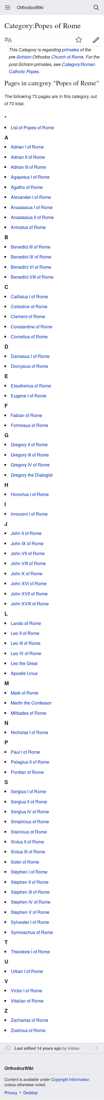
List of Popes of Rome (32, 127)
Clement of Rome (28, 316)
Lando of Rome (26, 623)
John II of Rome (26, 533)
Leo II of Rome (25, 633)
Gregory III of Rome (30, 455)
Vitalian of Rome (27, 1001)
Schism (24, 57)
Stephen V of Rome (30, 912)
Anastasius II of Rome (32, 217)
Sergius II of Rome (29, 801)
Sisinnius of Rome (29, 832)
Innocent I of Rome (29, 514)
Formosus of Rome (29, 425)
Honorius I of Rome (30, 494)
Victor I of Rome (26, 990)
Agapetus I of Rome (30, 177)
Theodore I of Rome (30, 951)
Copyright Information (70, 1079)
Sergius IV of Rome (30, 811)
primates (70, 49)
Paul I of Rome (25, 752)
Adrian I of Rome (27, 147)
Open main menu (8, 7)
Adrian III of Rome (28, 167)
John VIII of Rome (28, 563)
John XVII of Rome (29, 593)
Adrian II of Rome (28, 157)
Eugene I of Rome (28, 395)
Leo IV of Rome (26, 653)
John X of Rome (26, 573)
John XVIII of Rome (30, 603)
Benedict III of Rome (30, 247)
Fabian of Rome (26, 415)
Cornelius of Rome (29, 336)
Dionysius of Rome (29, 366)
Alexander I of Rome (31, 197)
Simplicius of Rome (30, 821)
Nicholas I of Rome (29, 732)
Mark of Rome (24, 693)
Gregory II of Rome (29, 444)
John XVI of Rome (29, 583)
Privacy (10, 1092)
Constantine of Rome (31, 326)
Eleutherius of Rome (31, 386)
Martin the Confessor (31, 703)
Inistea (73, 1048)
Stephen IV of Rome (30, 902)
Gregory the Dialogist (31, 475)
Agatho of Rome (27, 187)
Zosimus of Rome (28, 1030)
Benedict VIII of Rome (32, 277)
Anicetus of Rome (28, 227)
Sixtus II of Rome (27, 841)
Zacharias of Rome (29, 1020)
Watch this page (78, 39)
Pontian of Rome (27, 772)
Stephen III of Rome (30, 892)
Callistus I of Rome (29, 296)
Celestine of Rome (29, 306)
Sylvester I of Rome (30, 922)
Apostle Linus (24, 673)
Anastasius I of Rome (32, 207)
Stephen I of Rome (29, 872)
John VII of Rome (28, 553)
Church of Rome (67, 57)
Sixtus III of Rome (28, 851)
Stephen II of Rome (30, 882)
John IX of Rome (27, 543)
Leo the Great (24, 663)
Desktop (30, 1092)
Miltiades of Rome (28, 713)
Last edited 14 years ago (37, 1048)
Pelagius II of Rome (30, 762)
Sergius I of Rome (28, 791)
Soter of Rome (25, 862)
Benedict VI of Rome (31, 267)
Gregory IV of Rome (30, 464)
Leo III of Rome (25, 643)
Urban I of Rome (27, 971)
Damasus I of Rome (30, 356)
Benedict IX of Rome (31, 257)
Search (96, 7)
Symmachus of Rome (32, 932)
